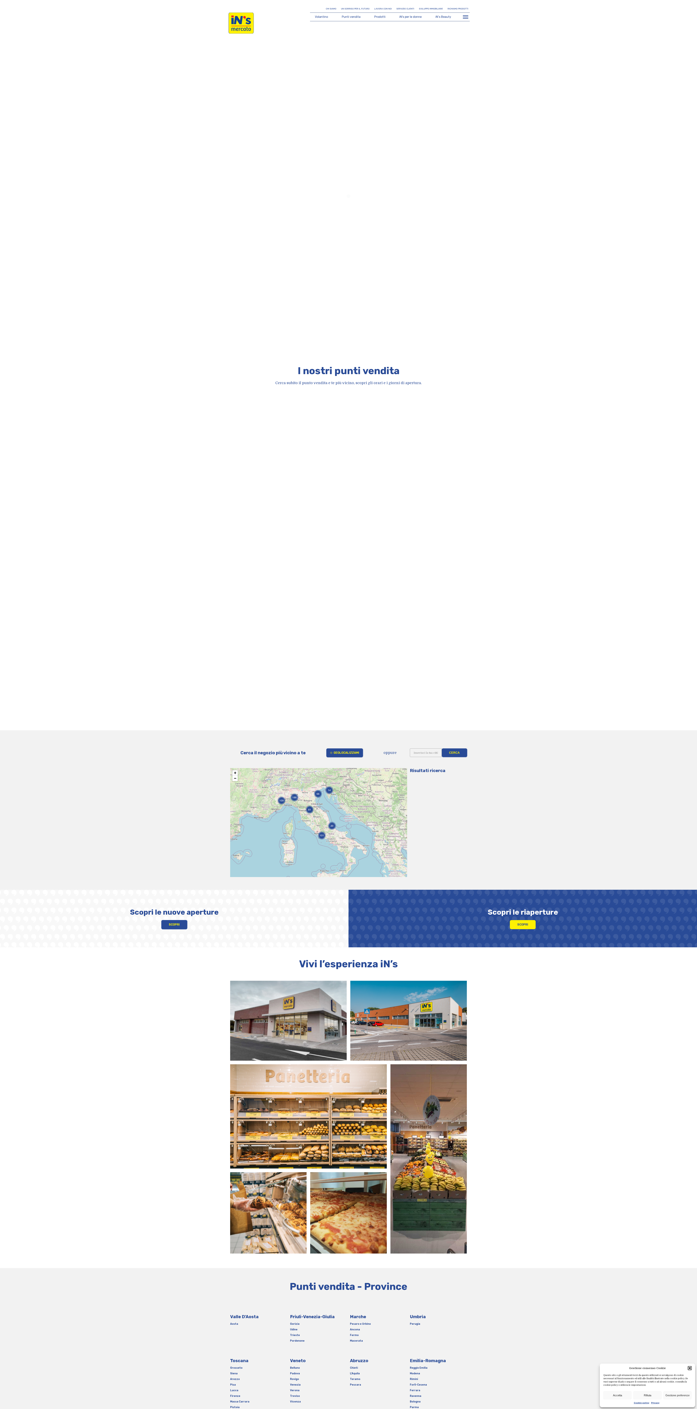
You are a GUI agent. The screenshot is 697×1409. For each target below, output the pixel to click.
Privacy (655, 1403)
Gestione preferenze (677, 1395)
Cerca (454, 752)
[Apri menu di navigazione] (465, 17)
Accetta (617, 1395)
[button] (690, 1368)
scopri (174, 924)
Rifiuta (647, 1395)
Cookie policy (641, 1403)
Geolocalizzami (346, 752)
